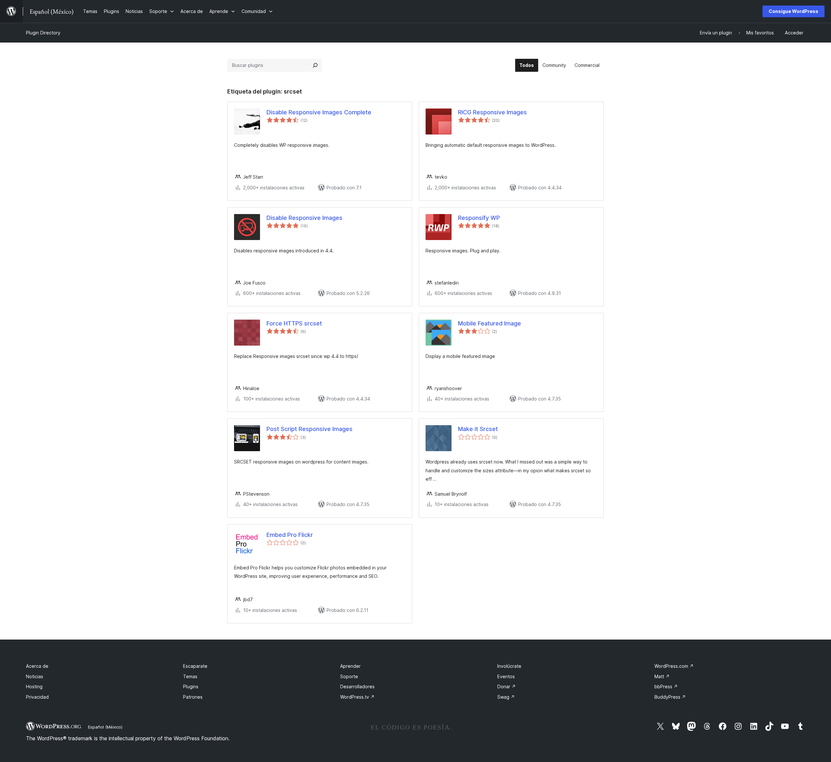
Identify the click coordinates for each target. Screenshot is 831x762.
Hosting (34, 686)
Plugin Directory (43, 32)
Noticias (34, 676)
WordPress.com (674, 666)
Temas (190, 676)
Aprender (350, 666)
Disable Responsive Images (304, 217)
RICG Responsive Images (492, 112)
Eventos (506, 676)
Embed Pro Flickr (290, 534)
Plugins (190, 686)
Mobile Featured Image (489, 323)
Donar (506, 686)
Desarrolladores (357, 686)
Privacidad (37, 697)
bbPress (666, 686)
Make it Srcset (478, 428)
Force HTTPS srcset (294, 323)
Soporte (349, 676)
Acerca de (37, 666)
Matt (662, 676)
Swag (506, 697)
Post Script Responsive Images (310, 428)
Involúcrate (509, 666)
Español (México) (105, 727)
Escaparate (195, 666)
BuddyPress (670, 697)
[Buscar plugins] (315, 65)
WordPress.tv (357, 697)
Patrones (193, 697)
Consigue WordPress (793, 11)
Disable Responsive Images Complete (319, 112)
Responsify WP (479, 217)
